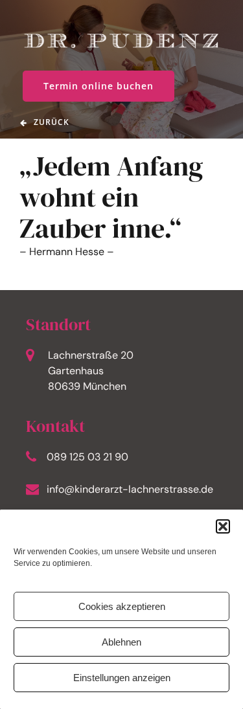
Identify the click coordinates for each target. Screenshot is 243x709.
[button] (222, 526)
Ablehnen (121, 641)
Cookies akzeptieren (121, 606)
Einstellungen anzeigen (121, 677)
